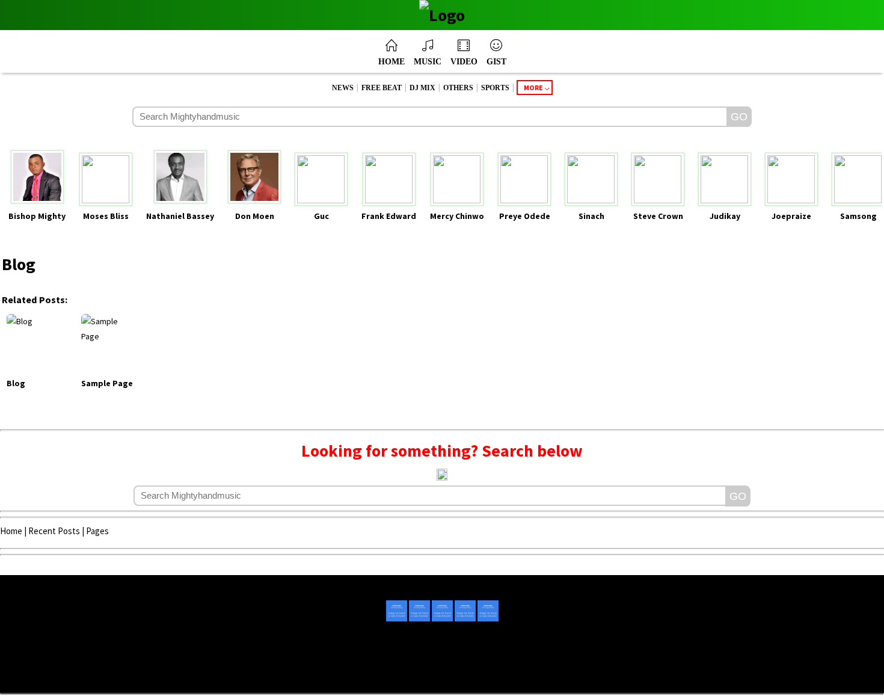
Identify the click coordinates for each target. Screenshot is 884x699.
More (533, 87)
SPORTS (495, 88)
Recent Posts (54, 531)
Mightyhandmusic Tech (487, 676)
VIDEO (463, 61)
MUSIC (427, 61)
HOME (391, 61)
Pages (97, 531)
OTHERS (458, 88)
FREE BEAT (381, 88)
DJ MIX (422, 88)
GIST (496, 61)
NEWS (343, 88)
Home (11, 531)
